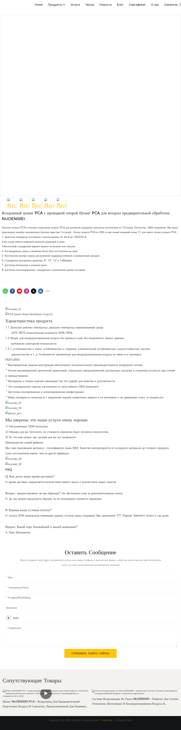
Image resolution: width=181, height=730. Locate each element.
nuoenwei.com (90, 720)
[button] (180, 4)
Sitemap (107, 720)
